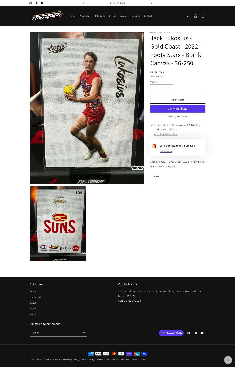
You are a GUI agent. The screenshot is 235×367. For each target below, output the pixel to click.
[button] (85, 16)
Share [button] (156, 176)
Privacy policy (88, 360)
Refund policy (103, 360)
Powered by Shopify (71, 360)
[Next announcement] (151, 3)
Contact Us (35, 297)
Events (33, 308)
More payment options (178, 116)
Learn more (166, 151)
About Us (34, 314)
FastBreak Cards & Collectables (49, 360)
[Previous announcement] (83, 3)
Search (33, 302)
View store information (165, 134)
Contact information (120, 360)
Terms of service (139, 360)
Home (33, 291)
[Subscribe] (83, 332)
